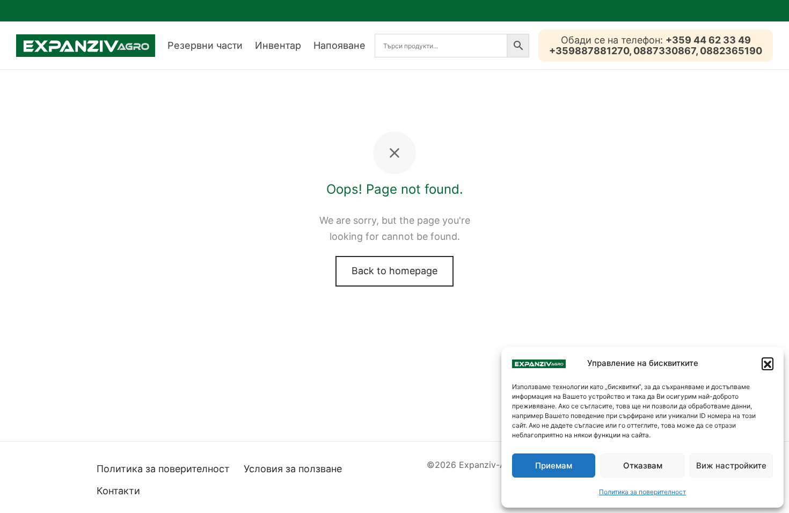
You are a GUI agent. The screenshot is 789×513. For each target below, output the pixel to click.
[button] (767, 363)
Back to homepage (394, 270)
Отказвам (642, 465)
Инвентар (278, 45)
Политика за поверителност (642, 492)
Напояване (339, 45)
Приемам (553, 465)
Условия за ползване (293, 468)
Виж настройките (731, 465)
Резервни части (205, 45)
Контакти (118, 490)
